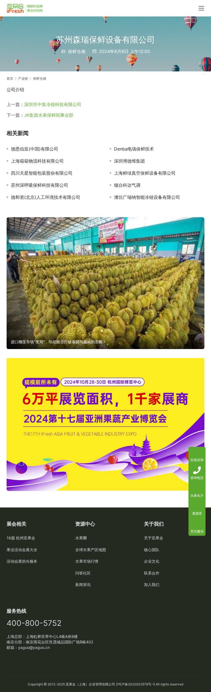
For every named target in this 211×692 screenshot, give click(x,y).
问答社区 (83, 573)
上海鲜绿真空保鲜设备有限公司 (145, 173)
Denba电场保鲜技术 (134, 148)
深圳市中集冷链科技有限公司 (52, 104)
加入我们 (151, 584)
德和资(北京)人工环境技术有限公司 (45, 197)
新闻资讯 (83, 584)
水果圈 (81, 537)
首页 (10, 78)
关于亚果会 (153, 537)
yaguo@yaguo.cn (34, 647)
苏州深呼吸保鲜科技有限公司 (39, 185)
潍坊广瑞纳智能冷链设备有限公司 (147, 197)
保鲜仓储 (76, 51)
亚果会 (71, 684)
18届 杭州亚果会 (21, 537)
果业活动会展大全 (22, 549)
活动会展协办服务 (22, 561)
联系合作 (151, 573)
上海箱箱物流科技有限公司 (37, 160)
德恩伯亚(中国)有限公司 (34, 148)
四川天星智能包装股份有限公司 (42, 173)
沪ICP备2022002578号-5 (135, 684)
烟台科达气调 (127, 185)
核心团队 (151, 549)
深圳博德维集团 (129, 160)
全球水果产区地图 (90, 549)
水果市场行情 (86, 561)
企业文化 (151, 561)
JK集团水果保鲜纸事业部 (48, 115)
